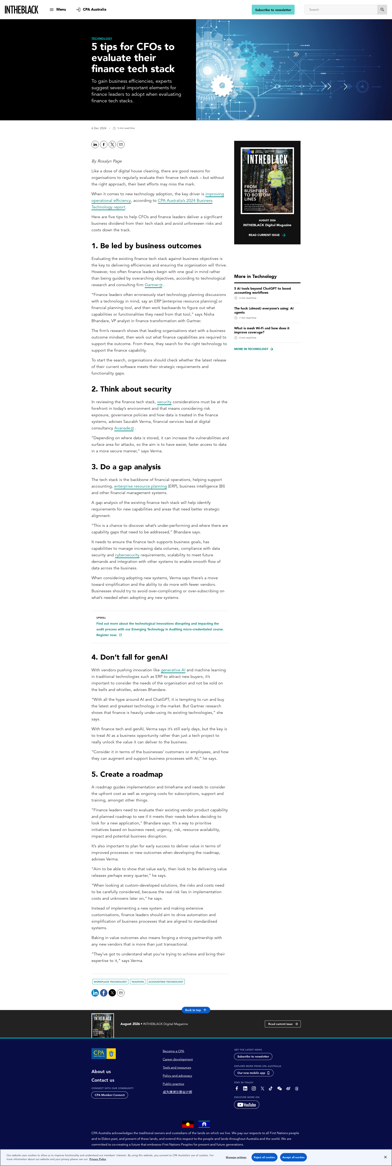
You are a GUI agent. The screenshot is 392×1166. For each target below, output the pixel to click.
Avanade (122, 428)
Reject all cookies (264, 1157)
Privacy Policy (97, 1159)
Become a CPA (173, 1051)
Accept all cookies (293, 1157)
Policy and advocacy (177, 1075)
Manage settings (236, 1157)
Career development (178, 1059)
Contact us (102, 1080)
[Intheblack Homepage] (22, 10)
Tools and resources (177, 1067)
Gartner (152, 284)
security (164, 401)
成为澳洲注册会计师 (177, 1092)
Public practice (173, 1084)
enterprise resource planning (140, 486)
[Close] (385, 1156)
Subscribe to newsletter (273, 10)
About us (101, 1071)
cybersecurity (127, 555)
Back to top (193, 1010)
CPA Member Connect (110, 1095)
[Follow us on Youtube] (246, 1104)
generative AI (173, 670)
